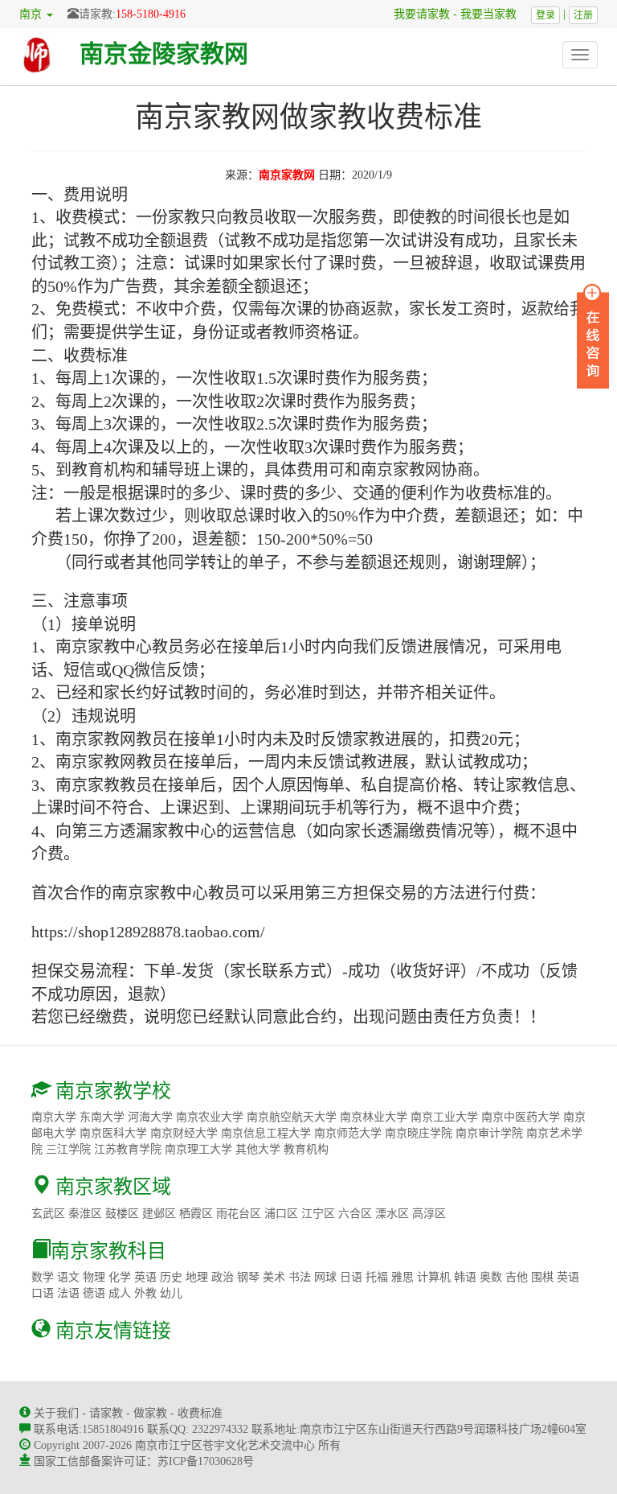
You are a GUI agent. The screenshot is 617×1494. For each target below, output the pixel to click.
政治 (222, 1277)
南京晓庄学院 (418, 1133)
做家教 (150, 1413)
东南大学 (102, 1117)
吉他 (516, 1277)
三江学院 (68, 1149)
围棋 (542, 1277)
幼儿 (171, 1293)
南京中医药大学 (520, 1117)
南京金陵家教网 (164, 53)
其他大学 (257, 1149)
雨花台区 (238, 1214)
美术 (274, 1277)
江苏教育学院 (127, 1149)
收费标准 (200, 1413)
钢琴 (248, 1277)
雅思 (402, 1277)
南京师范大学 (348, 1133)
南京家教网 (287, 175)
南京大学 (53, 1117)
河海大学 (150, 1117)
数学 (42, 1277)
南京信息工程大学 (266, 1133)
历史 (171, 1277)
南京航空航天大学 (292, 1117)
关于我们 (56, 1413)
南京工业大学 (444, 1117)
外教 (145, 1293)
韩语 (465, 1277)
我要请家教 (416, 14)
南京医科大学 (113, 1133)
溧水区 (392, 1214)
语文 (68, 1277)
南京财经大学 (184, 1133)
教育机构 (306, 1149)
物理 (94, 1277)
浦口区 (281, 1214)
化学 (119, 1277)
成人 (119, 1293)
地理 (197, 1277)
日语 (351, 1277)
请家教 (106, 1413)
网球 (325, 1277)
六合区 (355, 1214)
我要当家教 (494, 14)
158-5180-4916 (151, 14)
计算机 (434, 1277)
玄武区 (48, 1214)
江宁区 (318, 1214)
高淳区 (429, 1214)
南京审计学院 (489, 1133)
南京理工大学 (198, 1149)
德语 (94, 1293)
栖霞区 (196, 1214)
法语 (68, 1293)
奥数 (491, 1277)
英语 (145, 1277)
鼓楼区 (122, 1214)
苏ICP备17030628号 (205, 1461)
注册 (583, 15)
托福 (377, 1277)
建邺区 (159, 1214)
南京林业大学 (373, 1117)
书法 (299, 1277)
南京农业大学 (209, 1117)
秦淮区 (85, 1214)
